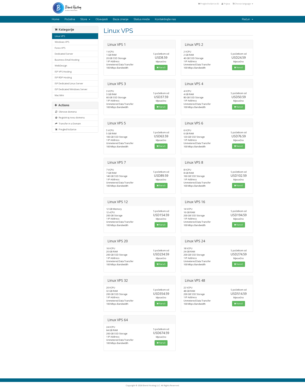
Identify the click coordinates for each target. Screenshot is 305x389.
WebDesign (61, 65)
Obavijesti (101, 19)
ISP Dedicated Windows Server (71, 89)
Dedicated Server (64, 53)
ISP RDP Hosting (63, 77)
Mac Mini (59, 95)
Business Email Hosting (67, 59)
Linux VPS (60, 36)
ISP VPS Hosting (63, 71)
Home (55, 19)
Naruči (162, 67)
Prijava (226, 3)
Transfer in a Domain (69, 123)
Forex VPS (60, 47)
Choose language (242, 3)
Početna (70, 19)
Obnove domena (67, 111)
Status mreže (142, 19)
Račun (246, 19)
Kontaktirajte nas (165, 19)
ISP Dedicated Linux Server (69, 83)
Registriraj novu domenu (71, 117)
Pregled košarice (67, 129)
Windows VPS (62, 41)
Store (84, 19)
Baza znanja (120, 19)
